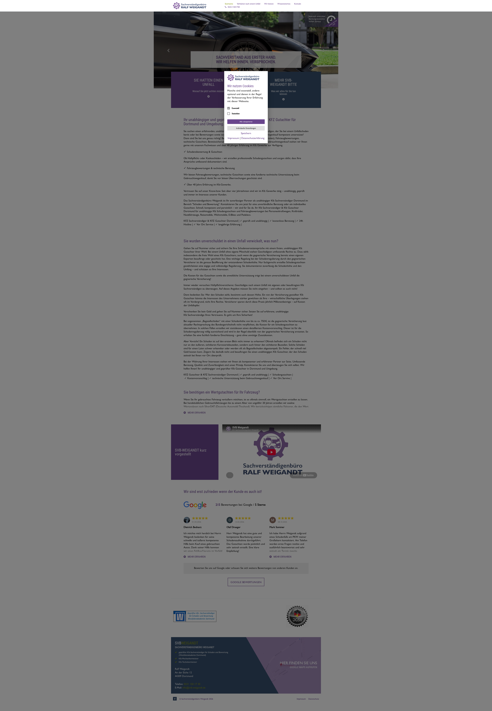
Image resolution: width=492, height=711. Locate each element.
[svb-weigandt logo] (190, 6)
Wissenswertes (283, 4)
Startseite (229, 4)
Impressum (233, 138)
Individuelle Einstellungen (246, 128)
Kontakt (297, 4)
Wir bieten (269, 4)
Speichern (246, 133)
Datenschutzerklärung (252, 138)
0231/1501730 (234, 7)
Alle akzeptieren (246, 122)
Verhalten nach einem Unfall (248, 4)
